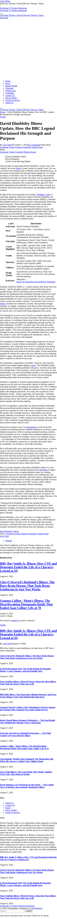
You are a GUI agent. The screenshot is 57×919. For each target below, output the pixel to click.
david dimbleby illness (9, 531)
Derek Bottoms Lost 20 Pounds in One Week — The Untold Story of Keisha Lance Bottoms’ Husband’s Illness (27, 786)
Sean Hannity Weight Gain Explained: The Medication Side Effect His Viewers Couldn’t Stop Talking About (26, 760)
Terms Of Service (12, 100)
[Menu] (1, 13)
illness (18, 168)
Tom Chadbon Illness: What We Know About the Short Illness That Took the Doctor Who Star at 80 (28, 682)
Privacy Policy (11, 98)
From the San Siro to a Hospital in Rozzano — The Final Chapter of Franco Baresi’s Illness (25, 734)
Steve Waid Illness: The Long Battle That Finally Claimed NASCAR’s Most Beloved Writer (26, 773)
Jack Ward (7, 145)
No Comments (34, 145)
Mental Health (11, 86)
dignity (3, 303)
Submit (29, 911)
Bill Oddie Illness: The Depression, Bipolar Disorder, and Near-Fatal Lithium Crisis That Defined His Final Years (28, 695)
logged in (15, 620)
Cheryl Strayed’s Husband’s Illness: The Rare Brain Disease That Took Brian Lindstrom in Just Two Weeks (27, 585)
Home (7, 81)
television (43, 470)
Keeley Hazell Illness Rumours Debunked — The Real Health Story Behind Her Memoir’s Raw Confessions (27, 721)
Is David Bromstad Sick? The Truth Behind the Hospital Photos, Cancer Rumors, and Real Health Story (25, 670)
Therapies (9, 88)
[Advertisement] (28, 49)
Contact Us (10, 95)
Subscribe (4, 18)
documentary (31, 427)
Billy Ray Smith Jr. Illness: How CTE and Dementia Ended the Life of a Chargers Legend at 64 (28, 567)
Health (3, 117)
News (7, 83)
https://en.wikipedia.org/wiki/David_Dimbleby (36, 282)
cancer (33, 365)
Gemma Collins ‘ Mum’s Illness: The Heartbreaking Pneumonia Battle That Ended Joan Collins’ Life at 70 (26, 604)
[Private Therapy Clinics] (22, 15)
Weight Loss (10, 91)
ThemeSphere (36, 908)
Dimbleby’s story (44, 194)
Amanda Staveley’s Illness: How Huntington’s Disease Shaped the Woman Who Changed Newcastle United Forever (27, 708)
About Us (9, 103)
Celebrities (9, 93)
